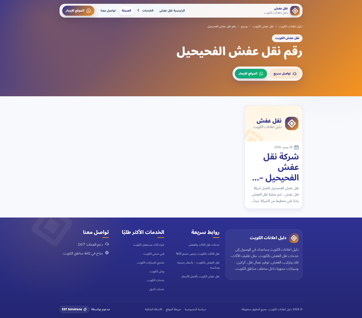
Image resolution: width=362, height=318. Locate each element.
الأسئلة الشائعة (153, 309)
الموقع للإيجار (75, 11)
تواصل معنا (108, 11)
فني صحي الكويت (154, 254)
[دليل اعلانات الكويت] (294, 238)
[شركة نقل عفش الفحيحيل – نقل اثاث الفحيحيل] (274, 123)
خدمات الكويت (155, 280)
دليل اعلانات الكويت (291, 26)
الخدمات (147, 11)
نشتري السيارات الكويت (150, 262)
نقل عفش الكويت (263, 26)
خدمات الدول (156, 289)
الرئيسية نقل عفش (172, 11)
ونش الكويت (157, 271)
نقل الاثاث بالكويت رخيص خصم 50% (198, 254)
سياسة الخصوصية (195, 309)
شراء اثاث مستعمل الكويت (148, 245)
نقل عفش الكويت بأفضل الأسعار (200, 276)
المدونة (126, 11)
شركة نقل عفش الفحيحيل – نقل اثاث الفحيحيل (279, 167)
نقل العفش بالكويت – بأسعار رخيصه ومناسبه (198, 265)
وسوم (244, 26)
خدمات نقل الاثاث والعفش (204, 245)
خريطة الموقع (173, 309)
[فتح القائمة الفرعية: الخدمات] (138, 10)
